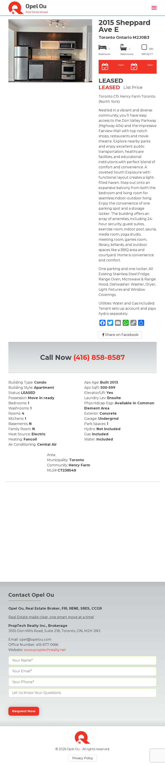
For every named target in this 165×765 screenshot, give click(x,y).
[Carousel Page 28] (66, 71)
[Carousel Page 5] (30, 66)
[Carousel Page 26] (56, 71)
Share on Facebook (121, 335)
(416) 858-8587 (99, 357)
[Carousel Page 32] (87, 71)
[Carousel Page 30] (77, 71)
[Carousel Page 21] (30, 71)
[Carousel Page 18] (15, 71)
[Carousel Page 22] (36, 71)
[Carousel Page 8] (46, 66)
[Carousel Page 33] (48, 77)
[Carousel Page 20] (25, 71)
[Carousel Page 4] (25, 66)
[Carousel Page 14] (77, 66)
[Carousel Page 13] (72, 66)
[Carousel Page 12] (66, 66)
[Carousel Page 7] (41, 66)
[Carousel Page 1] (10, 66)
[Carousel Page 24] (46, 71)
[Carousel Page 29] (72, 71)
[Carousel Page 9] (51, 66)
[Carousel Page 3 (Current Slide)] (20, 66)
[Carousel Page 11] (61, 66)
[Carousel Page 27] (61, 71)
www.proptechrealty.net (45, 650)
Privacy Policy (82, 758)
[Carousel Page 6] (36, 66)
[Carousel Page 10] (56, 66)
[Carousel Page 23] (41, 71)
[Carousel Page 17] (10, 71)
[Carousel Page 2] (15, 66)
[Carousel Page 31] (82, 71)
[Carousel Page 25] (51, 71)
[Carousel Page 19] (20, 71)
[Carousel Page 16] (87, 66)
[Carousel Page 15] (82, 66)
